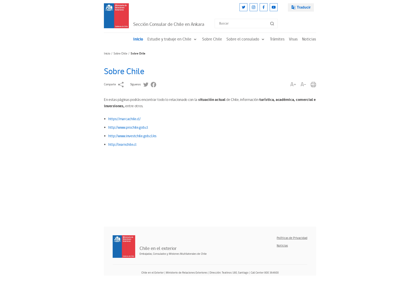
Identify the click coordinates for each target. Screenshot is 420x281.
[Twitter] (243, 7)
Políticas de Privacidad (292, 238)
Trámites (277, 39)
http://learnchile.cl (122, 145)
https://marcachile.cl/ (124, 119)
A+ (293, 84)
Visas (293, 39)
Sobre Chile (212, 39)
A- (303, 84)
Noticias (309, 39)
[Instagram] (253, 7)
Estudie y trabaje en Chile (169, 39)
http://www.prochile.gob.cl (128, 127)
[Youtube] (274, 7)
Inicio (138, 39)
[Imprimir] (313, 84)
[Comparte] (121, 84)
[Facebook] (264, 7)
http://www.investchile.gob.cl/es (132, 136)
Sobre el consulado (242, 39)
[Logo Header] (116, 15)
